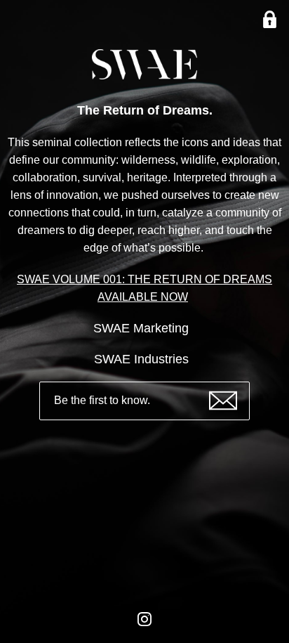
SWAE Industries (143, 359)
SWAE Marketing (142, 328)
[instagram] (144, 629)
